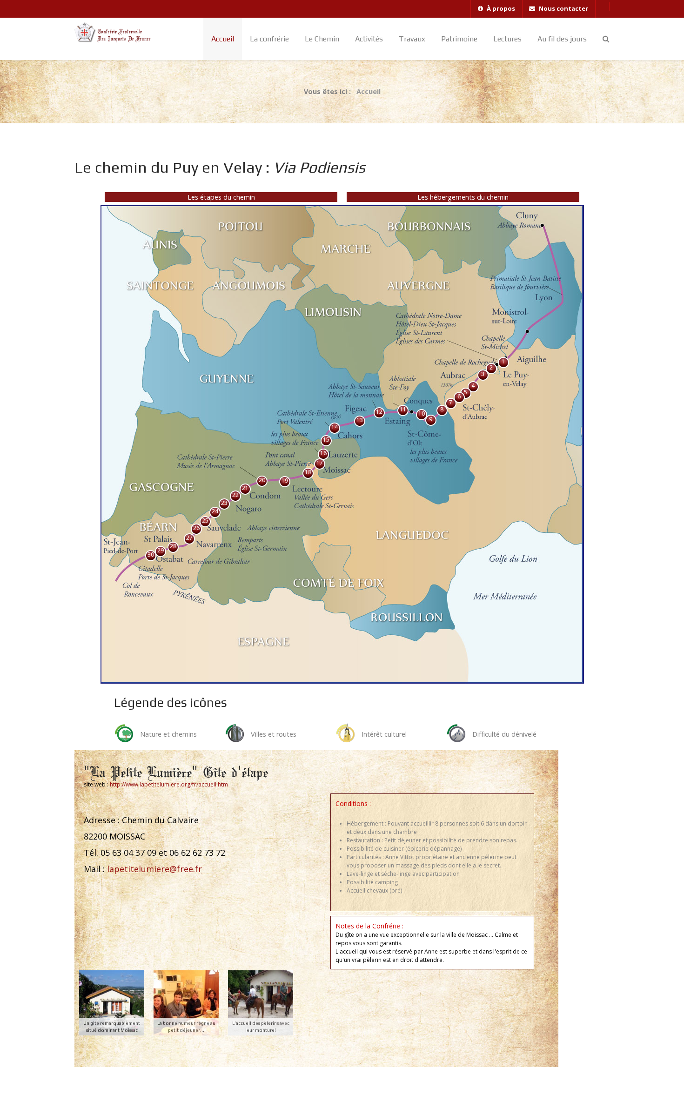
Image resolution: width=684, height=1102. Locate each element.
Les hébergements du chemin (463, 197)
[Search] (606, 38)
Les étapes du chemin (221, 197)
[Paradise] (118, 32)
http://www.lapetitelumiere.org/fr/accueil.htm (169, 784)
